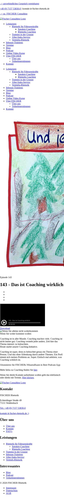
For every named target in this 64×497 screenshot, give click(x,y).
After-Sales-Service (21, 37)
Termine (10, 45)
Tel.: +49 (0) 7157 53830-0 (13, 408)
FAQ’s (9, 431)
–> (1, 3)
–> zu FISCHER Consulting (13, 13)
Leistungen (11, 24)
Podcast (9, 50)
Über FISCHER (13, 56)
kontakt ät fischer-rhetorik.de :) (14, 413)
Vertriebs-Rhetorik (20, 40)
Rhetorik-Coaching (27, 32)
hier (35, 370)
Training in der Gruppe (22, 34)
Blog (8, 48)
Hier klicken (28, 377)
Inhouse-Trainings (14, 42)
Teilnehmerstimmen (21, 61)
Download (5, 328)
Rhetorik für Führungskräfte (25, 26)
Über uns (16, 58)
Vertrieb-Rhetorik (14, 460)
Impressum (11, 488)
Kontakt (10, 64)
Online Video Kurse (15, 53)
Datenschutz (12, 490)
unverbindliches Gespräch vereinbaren (21, 3)
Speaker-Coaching (26, 29)
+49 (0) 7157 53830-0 (10, 8)
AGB (8, 493)
